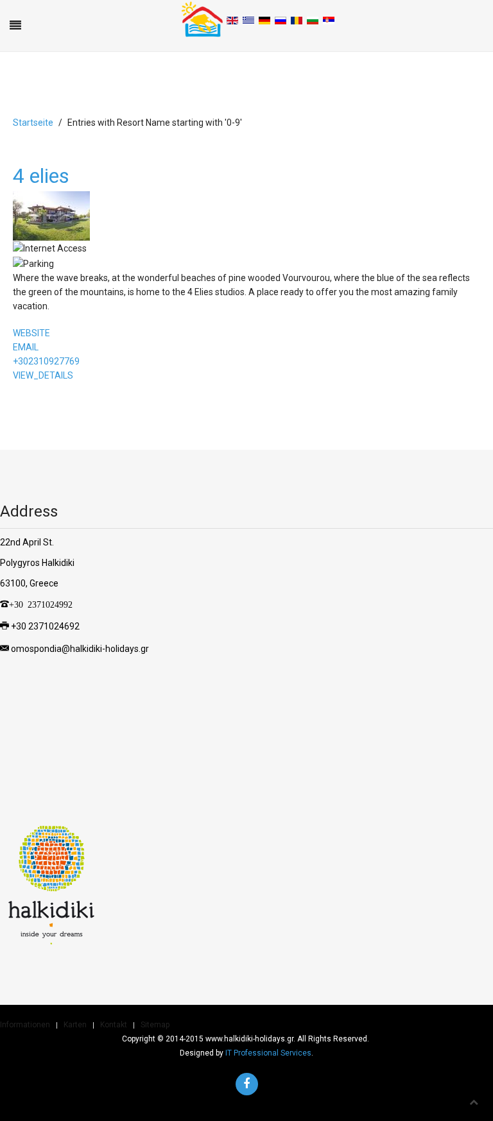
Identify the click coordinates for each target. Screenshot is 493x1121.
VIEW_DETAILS (43, 375)
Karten (75, 1024)
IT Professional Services (268, 1052)
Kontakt (113, 1024)
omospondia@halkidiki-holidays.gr (80, 648)
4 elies (41, 176)
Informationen (25, 1024)
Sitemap (155, 1024)
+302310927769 (46, 361)
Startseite (33, 122)
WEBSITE (31, 333)
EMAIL (26, 347)
